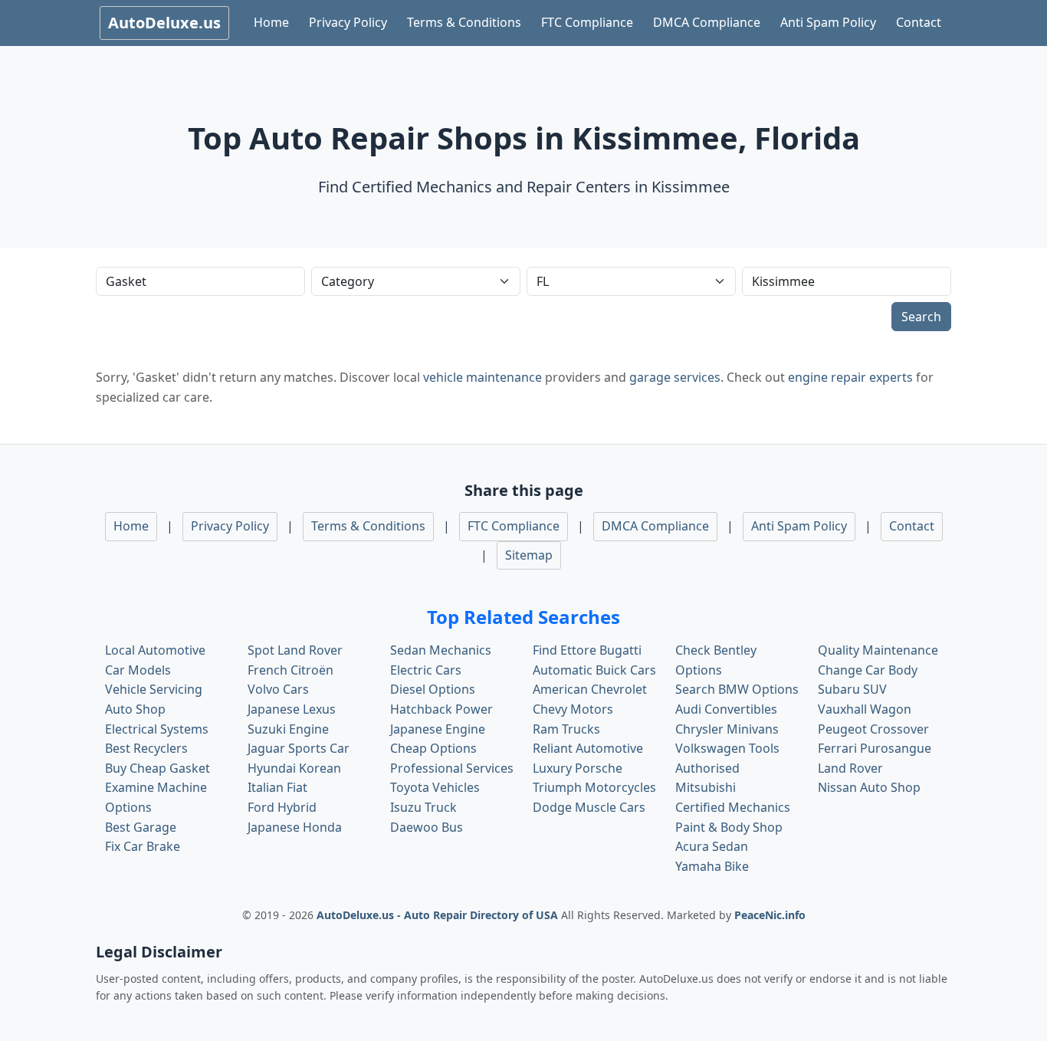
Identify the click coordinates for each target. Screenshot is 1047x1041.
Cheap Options (433, 748)
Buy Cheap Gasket (157, 768)
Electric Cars (425, 670)
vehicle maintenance (482, 377)
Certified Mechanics (732, 807)
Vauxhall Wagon (864, 709)
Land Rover (850, 768)
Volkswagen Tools (727, 748)
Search (921, 316)
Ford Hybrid (282, 807)
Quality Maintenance (878, 650)
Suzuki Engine (288, 729)
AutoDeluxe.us (164, 22)
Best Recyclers (146, 748)
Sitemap (529, 555)
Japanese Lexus (292, 709)
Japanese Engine (437, 729)
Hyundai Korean (294, 768)
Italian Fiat (277, 787)
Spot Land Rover (295, 650)
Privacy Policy (348, 22)
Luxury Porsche (577, 768)
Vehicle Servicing (153, 689)
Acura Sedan (711, 846)
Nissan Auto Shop (869, 787)
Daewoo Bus (426, 827)
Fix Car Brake (142, 846)
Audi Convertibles (726, 709)
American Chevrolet (590, 689)
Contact (918, 22)
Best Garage (140, 827)
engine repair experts (850, 377)
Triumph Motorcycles (594, 787)
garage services (674, 377)
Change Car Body (867, 670)
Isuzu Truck (423, 807)
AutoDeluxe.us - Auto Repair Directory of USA (439, 915)
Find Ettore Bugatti (587, 650)
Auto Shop (135, 709)
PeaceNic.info (770, 915)
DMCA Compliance (706, 22)
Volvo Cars (278, 689)
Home (271, 22)
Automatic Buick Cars (594, 670)
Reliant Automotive (588, 748)
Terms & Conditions (464, 22)
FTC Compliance (587, 22)
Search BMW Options (737, 689)
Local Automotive (155, 650)
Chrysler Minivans (727, 729)
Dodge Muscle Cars (589, 807)
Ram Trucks (566, 729)
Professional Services (452, 768)
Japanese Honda (295, 827)
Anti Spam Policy (828, 22)
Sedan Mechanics (440, 650)
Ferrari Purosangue (874, 748)
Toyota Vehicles (435, 787)
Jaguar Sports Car (299, 748)
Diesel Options (432, 689)
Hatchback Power (441, 709)
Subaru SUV (852, 689)
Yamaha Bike (712, 866)
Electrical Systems (156, 729)
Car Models (138, 670)
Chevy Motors (573, 709)
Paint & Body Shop (729, 827)
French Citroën (290, 670)
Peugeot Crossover (873, 729)
